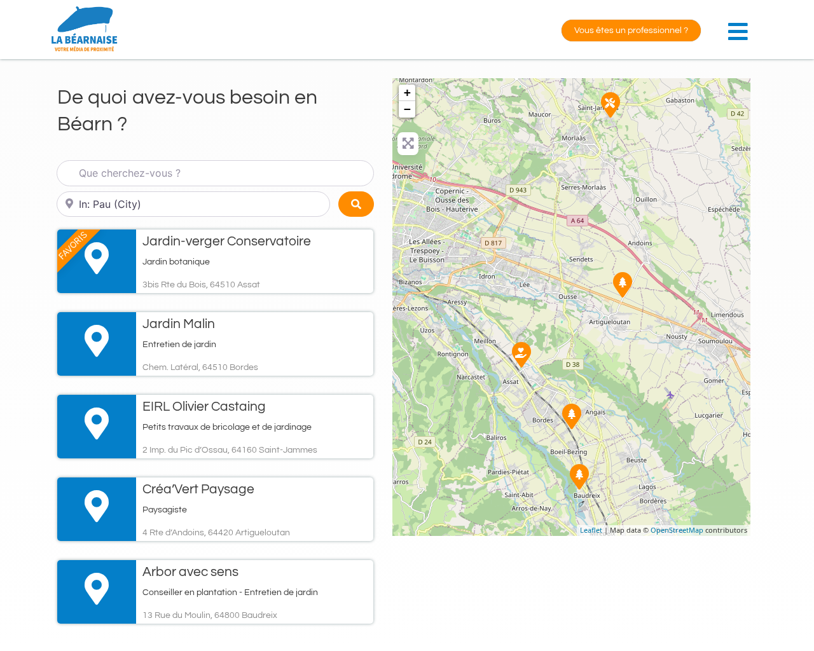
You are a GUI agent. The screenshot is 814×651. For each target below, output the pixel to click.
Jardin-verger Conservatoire (226, 241)
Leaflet (591, 530)
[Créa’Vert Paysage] (622, 285)
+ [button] (407, 92)
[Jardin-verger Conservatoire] (521, 355)
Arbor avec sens (190, 572)
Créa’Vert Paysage (198, 489)
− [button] (407, 109)
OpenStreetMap (677, 530)
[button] (741, 24)
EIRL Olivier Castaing (204, 406)
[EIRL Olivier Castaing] (610, 105)
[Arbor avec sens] (579, 477)
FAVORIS (73, 245)
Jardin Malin (178, 324)
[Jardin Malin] (572, 416)
